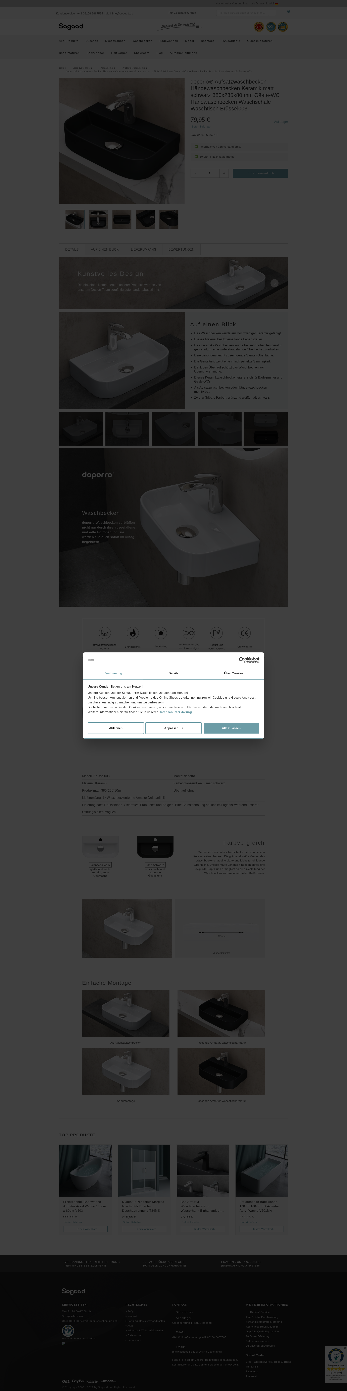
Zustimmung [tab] (113, 673)
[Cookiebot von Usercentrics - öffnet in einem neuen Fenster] (241, 660)
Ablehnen (115, 728)
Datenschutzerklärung (175, 712)
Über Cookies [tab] (233, 673)
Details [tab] (174, 673)
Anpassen (171, 728)
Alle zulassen (231, 728)
